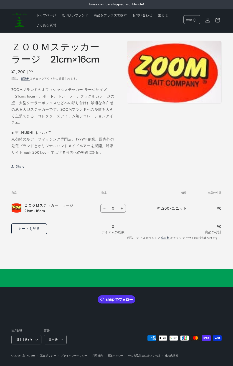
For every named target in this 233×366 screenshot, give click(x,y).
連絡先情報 (171, 355)
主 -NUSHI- (29, 355)
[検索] (195, 20)
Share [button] (20, 166)
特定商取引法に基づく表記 (144, 355)
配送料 (25, 79)
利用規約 (97, 355)
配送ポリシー (116, 355)
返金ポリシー (48, 355)
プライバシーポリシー (74, 355)
